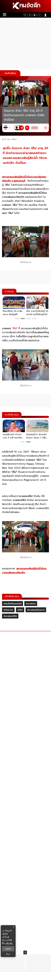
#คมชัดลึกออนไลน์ (12, 603)
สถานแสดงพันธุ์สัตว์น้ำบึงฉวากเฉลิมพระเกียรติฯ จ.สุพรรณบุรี (24, 179)
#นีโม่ (20, 610)
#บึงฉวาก (8, 610)
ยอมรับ (8, 949)
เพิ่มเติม (9, 943)
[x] (30, 15)
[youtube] (35, 15)
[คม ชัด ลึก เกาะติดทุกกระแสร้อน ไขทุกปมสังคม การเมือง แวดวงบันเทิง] (25, 6)
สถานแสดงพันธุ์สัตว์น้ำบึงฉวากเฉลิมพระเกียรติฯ (24, 570)
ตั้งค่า (8, 954)
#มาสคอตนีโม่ (10, 616)
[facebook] (25, 15)
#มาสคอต (31, 603)
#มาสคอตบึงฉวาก (36, 610)
